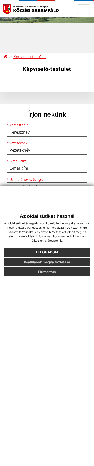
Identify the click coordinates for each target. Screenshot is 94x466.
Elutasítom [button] (47, 272)
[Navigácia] (83, 9)
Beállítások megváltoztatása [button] (47, 262)
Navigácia (14, 9)
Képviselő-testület (29, 56)
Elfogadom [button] (47, 252)
